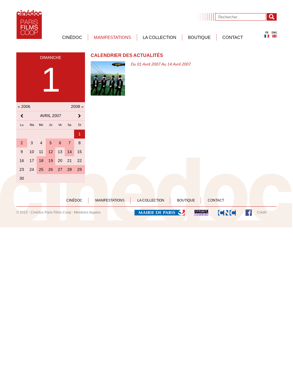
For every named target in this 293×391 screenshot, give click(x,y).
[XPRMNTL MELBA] (201, 212)
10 (31, 151)
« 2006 (24, 106)
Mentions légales (87, 212)
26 (50, 169)
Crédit (261, 212)
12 (50, 151)
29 (79, 169)
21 (69, 160)
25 (41, 169)
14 (69, 151)
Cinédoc (72, 37)
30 (21, 178)
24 (31, 169)
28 (69, 169)
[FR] (266, 34)
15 (79, 151)
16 (21, 160)
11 (41, 151)
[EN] (274, 34)
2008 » (77, 106)
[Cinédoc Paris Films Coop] (29, 24)
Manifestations (112, 37)
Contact (232, 37)
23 (21, 169)
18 (41, 160)
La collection (159, 37)
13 (60, 151)
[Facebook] (249, 212)
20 (60, 160)
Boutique (199, 37)
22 (79, 160)
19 (50, 160)
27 (60, 169)
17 (31, 160)
